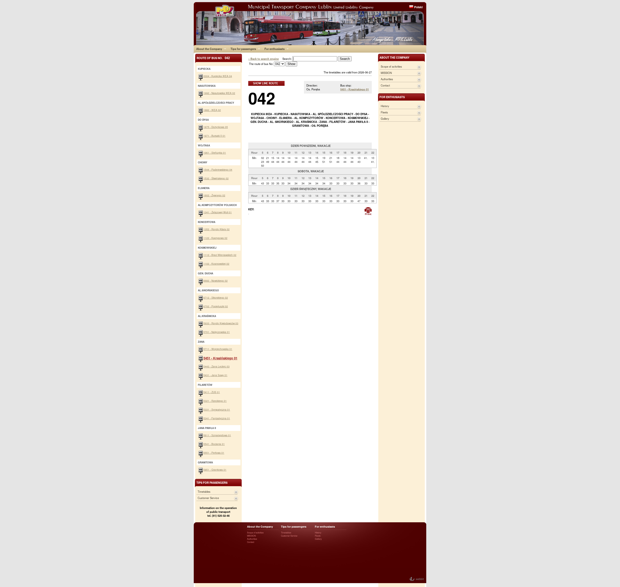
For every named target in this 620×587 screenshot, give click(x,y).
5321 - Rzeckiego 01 (215, 401)
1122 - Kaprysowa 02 (215, 238)
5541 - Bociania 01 (214, 444)
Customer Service (208, 498)
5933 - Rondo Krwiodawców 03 (220, 323)
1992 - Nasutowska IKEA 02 (219, 93)
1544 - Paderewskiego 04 (217, 169)
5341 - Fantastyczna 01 (216, 418)
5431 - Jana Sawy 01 (215, 375)
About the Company (208, 49)
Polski (418, 7)
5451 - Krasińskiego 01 (354, 89)
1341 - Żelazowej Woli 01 (217, 212)
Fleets (384, 112)
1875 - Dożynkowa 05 (215, 127)
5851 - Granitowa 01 (214, 469)
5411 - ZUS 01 (211, 392)
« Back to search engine (263, 59)
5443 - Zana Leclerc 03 (216, 366)
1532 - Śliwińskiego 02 (216, 178)
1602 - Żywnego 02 (214, 195)
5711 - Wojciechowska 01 (217, 349)
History (385, 106)
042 (261, 98)
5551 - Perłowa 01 (213, 452)
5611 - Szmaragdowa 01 (217, 435)
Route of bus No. (213, 58)
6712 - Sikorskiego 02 (215, 297)
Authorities (387, 79)
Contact (385, 85)
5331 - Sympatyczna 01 (216, 409)
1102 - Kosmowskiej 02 (216, 263)
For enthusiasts (273, 49)
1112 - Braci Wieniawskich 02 (219, 255)
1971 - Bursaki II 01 (214, 135)
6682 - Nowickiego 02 (215, 280)
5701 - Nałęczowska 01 (216, 332)
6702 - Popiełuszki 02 (215, 306)
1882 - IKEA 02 (212, 110)
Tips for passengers (242, 49)
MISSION (386, 73)
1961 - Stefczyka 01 (214, 152)
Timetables (204, 491)
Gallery (385, 118)
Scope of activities (391, 66)
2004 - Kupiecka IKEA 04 (217, 76)
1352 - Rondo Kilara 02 (216, 229)
